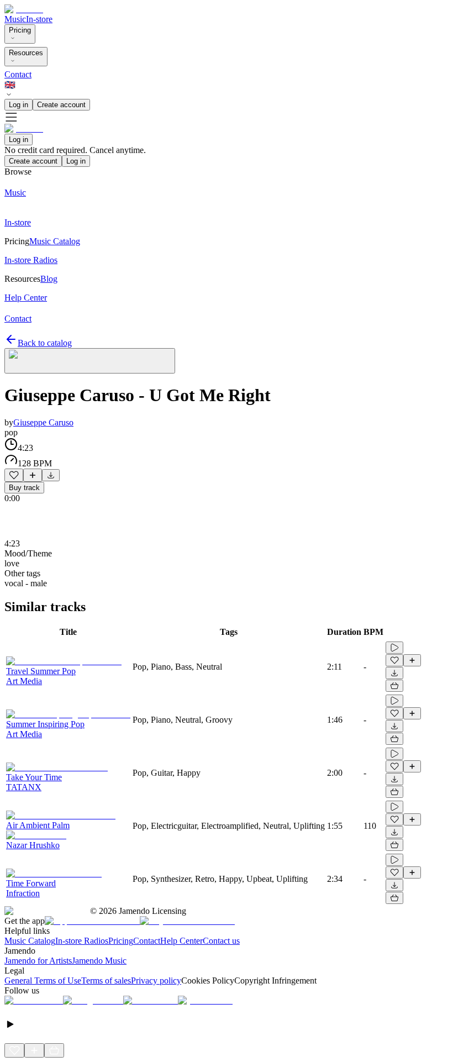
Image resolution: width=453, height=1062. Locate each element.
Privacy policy (156, 980)
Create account (61, 105)
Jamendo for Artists (38, 960)
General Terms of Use (42, 980)
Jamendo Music (99, 960)
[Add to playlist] (32, 475)
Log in (18, 105)
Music (15, 19)
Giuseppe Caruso (43, 422)
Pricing (20, 30)
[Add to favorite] (13, 475)
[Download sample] (51, 475)
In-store (39, 19)
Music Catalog (29, 940)
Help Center (181, 940)
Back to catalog (45, 343)
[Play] (89, 361)
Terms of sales (106, 980)
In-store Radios (81, 940)
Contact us (221, 940)
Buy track (24, 487)
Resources (26, 53)
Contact (17, 74)
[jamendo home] (23, 9)
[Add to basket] (394, 686)
